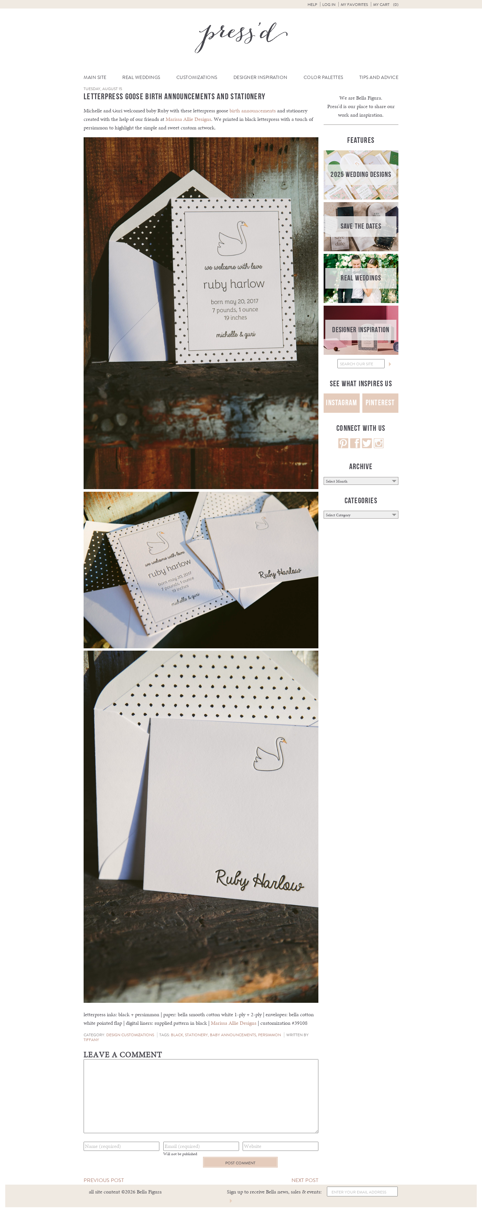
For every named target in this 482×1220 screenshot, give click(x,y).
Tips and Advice (379, 77)
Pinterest (380, 403)
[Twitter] (367, 447)
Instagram (341, 403)
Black (177, 1035)
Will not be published (180, 1154)
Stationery (196, 1035)
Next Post (304, 1180)
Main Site (95, 77)
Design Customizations (130, 1035)
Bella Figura (368, 98)
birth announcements (253, 110)
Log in (328, 5)
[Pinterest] (343, 447)
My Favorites (354, 5)
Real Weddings (141, 77)
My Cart (385, 5)
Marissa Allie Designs (188, 119)
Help (312, 5)
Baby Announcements (233, 1035)
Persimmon (269, 1035)
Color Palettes (323, 77)
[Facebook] (355, 447)
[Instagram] (378, 447)
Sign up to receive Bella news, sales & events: (274, 1192)
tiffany (91, 1039)
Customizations (196, 77)
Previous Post (104, 1180)
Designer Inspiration (260, 77)
